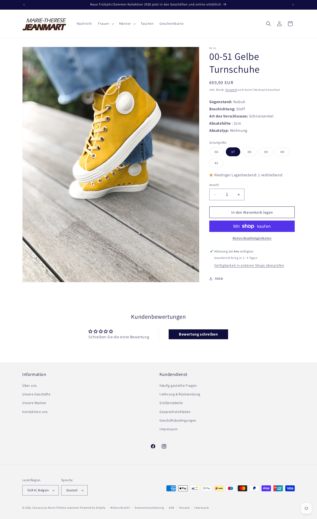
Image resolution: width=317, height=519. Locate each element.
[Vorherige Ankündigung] (24, 4)
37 (233, 152)
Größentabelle (171, 403)
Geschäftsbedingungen (177, 420)
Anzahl (214, 185)
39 (268, 152)
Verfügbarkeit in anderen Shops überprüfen (249, 265)
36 (219, 152)
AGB (171, 507)
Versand (231, 89)
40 (285, 152)
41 (218, 163)
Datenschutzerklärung (149, 507)
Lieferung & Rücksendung (179, 394)
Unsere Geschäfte (36, 394)
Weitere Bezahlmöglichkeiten (252, 238)
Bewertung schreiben (198, 334)
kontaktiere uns (35, 411)
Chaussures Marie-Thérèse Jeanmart (55, 507)
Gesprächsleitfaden (175, 411)
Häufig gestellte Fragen (178, 385)
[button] (105, 23)
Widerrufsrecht (120, 507)
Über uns (29, 385)
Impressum (168, 429)
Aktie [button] (219, 278)
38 (252, 152)
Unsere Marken (34, 403)
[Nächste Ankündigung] (293, 4)
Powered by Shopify (93, 507)
